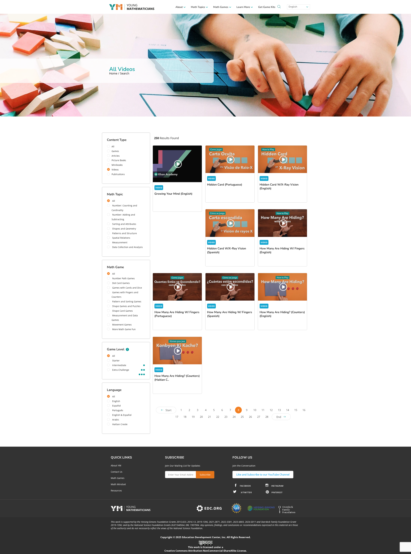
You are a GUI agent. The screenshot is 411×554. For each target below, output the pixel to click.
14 (287, 410)
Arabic (115, 419)
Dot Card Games (121, 283)
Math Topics (198, 7)
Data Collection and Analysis (127, 247)
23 (225, 417)
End (278, 417)
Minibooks (117, 164)
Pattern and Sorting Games (126, 301)
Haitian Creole (119, 424)
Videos (115, 169)
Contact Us (116, 471)
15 (295, 410)
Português (117, 410)
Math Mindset (118, 484)
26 (250, 417)
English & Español (121, 414)
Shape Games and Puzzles (126, 306)
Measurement (119, 242)
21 (209, 417)
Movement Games (122, 324)
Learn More (243, 7)
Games (115, 151)
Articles (116, 155)
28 (266, 417)
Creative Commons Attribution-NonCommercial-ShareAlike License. (205, 550)
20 (201, 417)
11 (263, 410)
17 (176, 417)
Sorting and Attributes (124, 223)
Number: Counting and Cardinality (124, 208)
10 (254, 410)
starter (116, 360)
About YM (116, 465)
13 (279, 410)
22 (217, 417)
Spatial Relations (121, 237)
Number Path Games (123, 278)
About (179, 7)
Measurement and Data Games (125, 318)
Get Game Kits (266, 7)
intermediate (119, 365)
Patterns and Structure (124, 233)
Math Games (221, 7)
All (113, 146)
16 (303, 410)
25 (242, 417)
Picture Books (119, 160)
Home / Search (119, 73)
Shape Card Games (122, 310)
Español (116, 405)
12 (271, 410)
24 (234, 417)
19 (193, 417)
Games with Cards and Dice (127, 287)
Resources (116, 490)
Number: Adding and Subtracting (123, 217)
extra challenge (120, 369)
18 (185, 417)
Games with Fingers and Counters (125, 295)
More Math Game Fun (124, 329)
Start (168, 410)
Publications (118, 174)
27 (258, 417)
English (292, 7)
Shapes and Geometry (124, 228)
